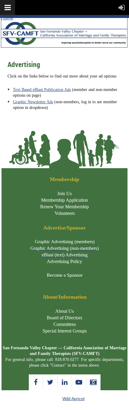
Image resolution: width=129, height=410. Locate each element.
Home (7, 17)
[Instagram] (93, 382)
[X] (50, 382)
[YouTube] (79, 382)
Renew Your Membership (64, 206)
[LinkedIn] (65, 382)
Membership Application (64, 200)
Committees (64, 324)
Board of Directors (64, 317)
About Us (64, 311)
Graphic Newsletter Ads (33, 102)
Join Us (64, 193)
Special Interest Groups (65, 330)
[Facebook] (36, 382)
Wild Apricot (73, 398)
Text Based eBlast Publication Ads (42, 89)
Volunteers (65, 213)
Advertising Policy (64, 261)
